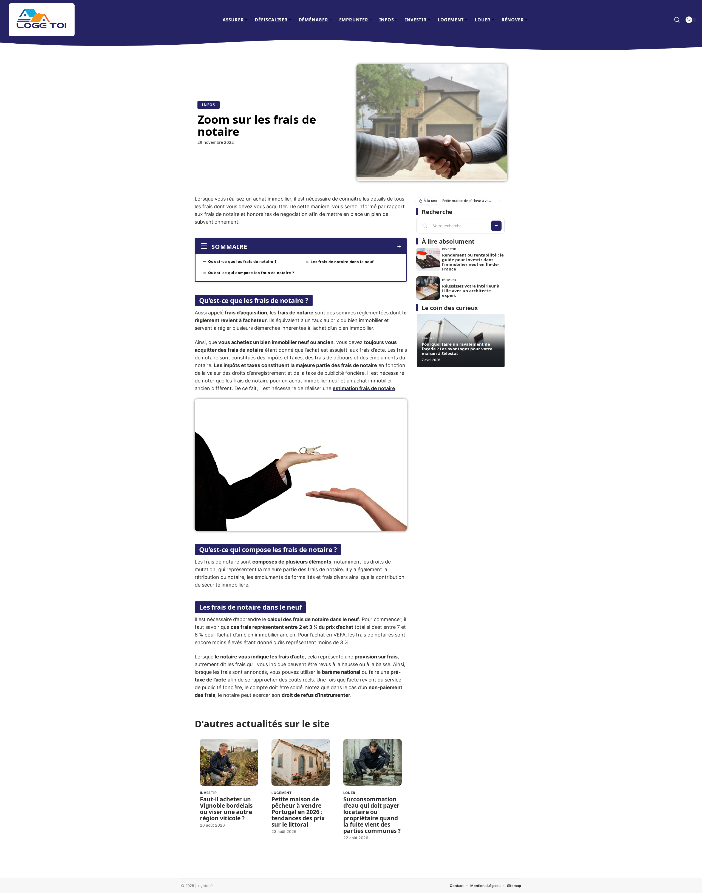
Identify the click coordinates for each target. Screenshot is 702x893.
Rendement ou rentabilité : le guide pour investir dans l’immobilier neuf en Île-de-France (473, 262)
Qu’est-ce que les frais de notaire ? (242, 261)
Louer (349, 793)
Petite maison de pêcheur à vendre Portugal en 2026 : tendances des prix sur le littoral (298, 811)
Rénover (449, 280)
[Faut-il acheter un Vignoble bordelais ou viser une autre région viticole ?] (229, 762)
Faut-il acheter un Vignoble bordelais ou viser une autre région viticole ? (226, 808)
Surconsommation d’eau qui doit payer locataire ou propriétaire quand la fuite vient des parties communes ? (372, 815)
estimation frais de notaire (364, 388)
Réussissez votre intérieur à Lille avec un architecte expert (470, 290)
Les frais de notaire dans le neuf (342, 262)
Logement (281, 793)
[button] (499, 201)
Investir (208, 793)
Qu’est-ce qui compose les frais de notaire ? (251, 273)
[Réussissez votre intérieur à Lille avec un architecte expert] (428, 288)
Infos (208, 104)
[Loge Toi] (42, 20)
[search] (677, 19)
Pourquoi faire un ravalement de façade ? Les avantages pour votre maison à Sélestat (457, 348)
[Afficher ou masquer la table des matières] (324, 246)
